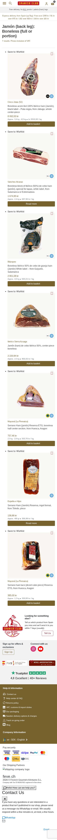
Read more (31, 204)
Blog (8, 725)
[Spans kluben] (28, 3)
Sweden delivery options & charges (21, 716)
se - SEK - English (15, 740)
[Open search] (10, 3)
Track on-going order (15, 720)
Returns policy (12, 703)
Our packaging (12, 711)
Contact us (11, 694)
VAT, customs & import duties (19, 707)
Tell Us (47, 633)
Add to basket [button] (33, 124)
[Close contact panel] (4, 798)
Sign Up (8, 652)
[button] (52, 53)
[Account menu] (46, 3)
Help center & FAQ (14, 698)
